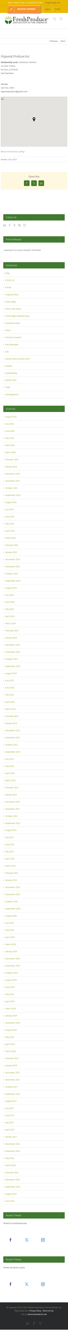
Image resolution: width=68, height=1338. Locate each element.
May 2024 (9, 609)
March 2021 (10, 865)
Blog (7, 273)
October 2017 (11, 1086)
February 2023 (11, 716)
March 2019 (10, 1008)
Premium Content (13, 337)
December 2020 (12, 887)
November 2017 (12, 1079)
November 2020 (12, 894)
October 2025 (11, 488)
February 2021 (11, 873)
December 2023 (12, 644)
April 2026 (10, 445)
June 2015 (10, 1201)
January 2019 (11, 1015)
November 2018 (12, 1022)
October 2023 (11, 659)
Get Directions (7, 73)
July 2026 (9, 423)
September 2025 (12, 495)
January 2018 (11, 1065)
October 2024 (11, 573)
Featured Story (11, 294)
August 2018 (11, 1030)
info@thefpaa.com (52, 2)
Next (63, 41)
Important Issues (12, 323)
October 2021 (11, 816)
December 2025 (12, 473)
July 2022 (9, 759)
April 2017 (10, 1129)
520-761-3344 (7, 87)
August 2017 (11, 1101)
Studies (8, 366)
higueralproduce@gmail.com (14, 91)
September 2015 (12, 1186)
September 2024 (12, 580)
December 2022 (12, 730)
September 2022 (12, 751)
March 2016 (10, 1165)
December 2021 (12, 801)
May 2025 (9, 523)
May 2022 (9, 766)
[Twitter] (14, 225)
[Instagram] (24, 225)
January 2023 (11, 723)
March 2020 (10, 944)
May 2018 (9, 1037)
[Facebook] (9, 225)
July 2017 (9, 1108)
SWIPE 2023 (10, 380)
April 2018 (10, 1044)
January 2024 (11, 637)
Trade (7, 387)
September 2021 (12, 823)
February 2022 (11, 787)
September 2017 (12, 1094)
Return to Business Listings (13, 151)
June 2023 (10, 687)
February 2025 (11, 545)
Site (7, 351)
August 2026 (11, 416)
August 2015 (11, 1193)
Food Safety (10, 301)
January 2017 (11, 1136)
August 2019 (11, 980)
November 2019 (12, 965)
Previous (54, 41)
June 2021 (10, 844)
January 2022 (11, 794)
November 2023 (12, 652)
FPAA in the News (13, 308)
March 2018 (10, 1051)
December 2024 (12, 559)
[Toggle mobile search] (54, 19)
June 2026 (10, 431)
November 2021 (12, 809)
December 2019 (12, 958)
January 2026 (11, 466)
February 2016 (11, 1172)
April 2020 (10, 937)
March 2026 (10, 452)
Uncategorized (11, 394)
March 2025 (10, 538)
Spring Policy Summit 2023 (17, 358)
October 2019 (11, 972)
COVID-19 (9, 280)
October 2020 (11, 901)
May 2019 (9, 994)
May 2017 (9, 1122)
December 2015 (12, 1179)
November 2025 (12, 481)
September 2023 (12, 666)
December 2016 (12, 1144)
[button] (34, 119)
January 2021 (11, 880)
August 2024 (11, 588)
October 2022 (11, 744)
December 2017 (12, 1072)
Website (4, 84)
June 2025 (10, 516)
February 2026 (11, 459)
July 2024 (9, 595)
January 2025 (11, 552)
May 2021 (9, 851)
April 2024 (10, 616)
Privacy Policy (35, 1310)
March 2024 (10, 623)
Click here (36, 250)
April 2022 (10, 773)
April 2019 (10, 1001)
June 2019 (10, 987)
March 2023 (10, 709)
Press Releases (11, 344)
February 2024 (11, 630)
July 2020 (9, 923)
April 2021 (10, 858)
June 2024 (10, 602)
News (7, 330)
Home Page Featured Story (17, 316)
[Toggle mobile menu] (61, 19)
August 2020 (11, 915)
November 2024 (12, 566)
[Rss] (19, 225)
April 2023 (10, 702)
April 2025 (10, 530)
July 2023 (9, 680)
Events (8, 287)
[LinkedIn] (4, 225)
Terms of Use (48, 1310)
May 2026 (9, 438)
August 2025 (11, 502)
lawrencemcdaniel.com (37, 1314)
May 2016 (9, 1158)
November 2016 (12, 1151)
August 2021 (11, 830)
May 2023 (9, 694)
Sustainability (11, 373)
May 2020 (9, 930)
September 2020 (12, 908)
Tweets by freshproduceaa (15, 1223)
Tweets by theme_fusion (14, 1267)
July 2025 (9, 509)
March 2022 (10, 780)
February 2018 (11, 1058)
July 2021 (9, 837)
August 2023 (11, 673)
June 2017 (10, 1115)
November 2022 (12, 737)
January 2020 (11, 951)
